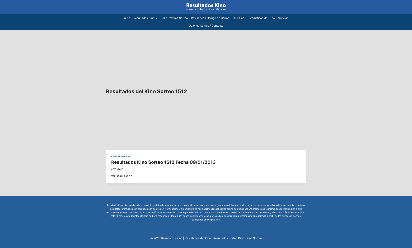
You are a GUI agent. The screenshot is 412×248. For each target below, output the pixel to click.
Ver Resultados (123, 176)
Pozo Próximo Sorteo (174, 18)
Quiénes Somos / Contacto (206, 25)
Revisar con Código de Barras (210, 18)
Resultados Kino (121, 156)
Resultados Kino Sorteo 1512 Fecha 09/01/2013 (163, 162)
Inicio (127, 18)
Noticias (283, 18)
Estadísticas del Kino (261, 18)
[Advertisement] (96, 52)
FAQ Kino (238, 18)
